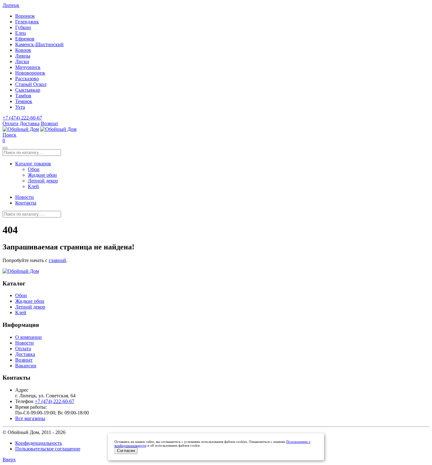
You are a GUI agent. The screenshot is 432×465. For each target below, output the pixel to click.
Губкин (23, 27)
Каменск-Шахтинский (39, 44)
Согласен (126, 450)
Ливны (22, 55)
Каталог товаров (33, 163)
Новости (24, 197)
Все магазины (30, 418)
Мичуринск (27, 67)
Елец (20, 33)
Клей (33, 186)
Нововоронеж (30, 73)
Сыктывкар (27, 90)
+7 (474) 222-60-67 (22, 117)
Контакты (25, 202)
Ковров (23, 50)
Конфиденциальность (38, 443)
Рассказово (27, 78)
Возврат (49, 123)
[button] (9, 135)
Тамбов (23, 95)
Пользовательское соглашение (47, 448)
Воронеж (25, 16)
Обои (34, 169)
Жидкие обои (42, 175)
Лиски (22, 61)
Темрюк (23, 101)
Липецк (11, 5)
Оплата (10, 123)
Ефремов (24, 38)
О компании (28, 337)
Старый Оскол (30, 84)
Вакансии (25, 365)
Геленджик (27, 21)
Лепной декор (43, 180)
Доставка (30, 123)
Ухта (20, 107)
